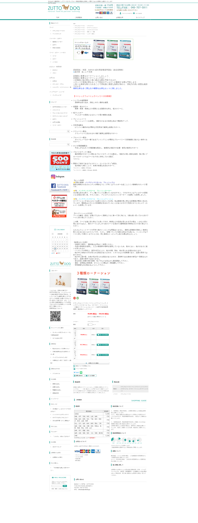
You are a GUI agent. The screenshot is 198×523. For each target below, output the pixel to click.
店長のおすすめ (55, 368)
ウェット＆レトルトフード (60, 113)
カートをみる (139, 13)
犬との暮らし (54, 463)
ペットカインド (57, 33)
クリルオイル (56, 373)
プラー (54, 73)
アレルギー (54, 431)
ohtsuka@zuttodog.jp (84, 489)
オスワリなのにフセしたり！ (61, 417)
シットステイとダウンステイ (61, 414)
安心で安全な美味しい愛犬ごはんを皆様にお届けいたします (94, 1)
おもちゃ (55, 70)
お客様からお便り (56, 452)
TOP (74, 23)
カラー (54, 59)
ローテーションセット (92, 27)
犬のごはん (54, 426)
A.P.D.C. (55, 81)
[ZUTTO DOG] (60, 266)
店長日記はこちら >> (56, 308)
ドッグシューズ (57, 95)
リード (54, 56)
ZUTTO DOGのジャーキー (60, 107)
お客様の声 (119, 17)
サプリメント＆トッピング (60, 116)
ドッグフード (54, 398)
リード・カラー (57, 125)
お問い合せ (99, 17)
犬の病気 (53, 379)
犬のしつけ (54, 404)
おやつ (54, 45)
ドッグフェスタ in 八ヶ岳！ (60, 357)
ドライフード (90, 25)
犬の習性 (53, 442)
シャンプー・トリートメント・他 (62, 87)
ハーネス (55, 62)
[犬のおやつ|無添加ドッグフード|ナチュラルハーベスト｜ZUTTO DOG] (63, 13)
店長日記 (53, 344)
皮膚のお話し (56, 387)
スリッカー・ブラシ (58, 84)
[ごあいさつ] (60, 287)
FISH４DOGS (56, 48)
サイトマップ (140, 17)
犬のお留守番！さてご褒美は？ (61, 420)
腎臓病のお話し (57, 390)
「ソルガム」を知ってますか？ (61, 436)
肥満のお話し (56, 384)
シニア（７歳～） (91, 33)
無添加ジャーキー (57, 42)
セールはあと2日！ (58, 338)
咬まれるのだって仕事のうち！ (61, 348)
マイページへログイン (127, 13)
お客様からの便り (57, 457)
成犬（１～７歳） (91, 31)
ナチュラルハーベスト (80, 25)
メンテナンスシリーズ (92, 29)
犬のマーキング (57, 447)
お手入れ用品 (56, 122)
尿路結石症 (56, 393)
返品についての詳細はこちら (83, 365)
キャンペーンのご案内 (57, 327)
